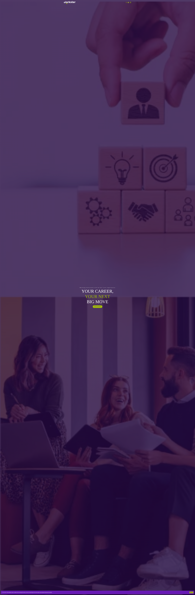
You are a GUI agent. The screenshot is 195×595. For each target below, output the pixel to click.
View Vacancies (97, 306)
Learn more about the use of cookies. (44, 592)
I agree (191, 592)
